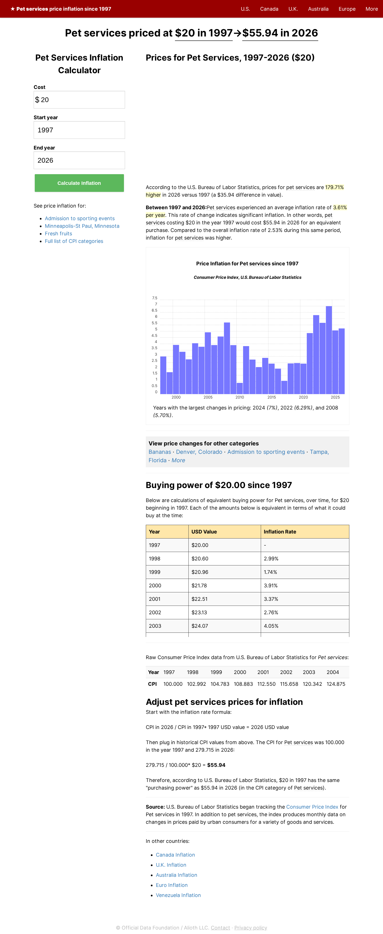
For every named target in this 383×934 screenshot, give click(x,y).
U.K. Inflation (171, 865)
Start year (46, 117)
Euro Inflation (172, 885)
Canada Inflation (175, 855)
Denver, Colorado (199, 451)
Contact (220, 928)
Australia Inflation (176, 875)
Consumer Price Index (312, 807)
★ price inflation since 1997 (60, 9)
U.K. (293, 9)
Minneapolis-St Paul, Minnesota (82, 226)
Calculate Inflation (79, 183)
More (372, 9)
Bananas (160, 451)
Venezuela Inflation (178, 895)
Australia (318, 9)
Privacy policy (250, 928)
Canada (269, 9)
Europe (347, 9)
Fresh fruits (58, 233)
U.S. (245, 9)
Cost (39, 87)
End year (44, 148)
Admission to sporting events (80, 218)
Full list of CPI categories (74, 241)
